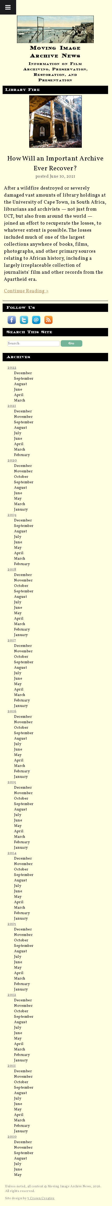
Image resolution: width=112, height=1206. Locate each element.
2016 (12, 711)
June (18, 389)
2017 (12, 640)
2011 (12, 1065)
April (19, 395)
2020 (12, 460)
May (18, 498)
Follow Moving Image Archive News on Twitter (24, 320)
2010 (12, 1136)
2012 (12, 995)
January (21, 509)
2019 (12, 515)
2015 (12, 782)
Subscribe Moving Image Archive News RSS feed (48, 320)
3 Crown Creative (40, 1198)
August (20, 384)
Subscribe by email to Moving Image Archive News (36, 320)
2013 (12, 924)
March (20, 400)
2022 (12, 367)
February (22, 455)
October (21, 476)
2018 (12, 569)
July (17, 433)
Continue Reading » (26, 291)
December (23, 373)
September (24, 378)
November (23, 416)
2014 (12, 853)
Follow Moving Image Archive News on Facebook (12, 320)
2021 (12, 406)
